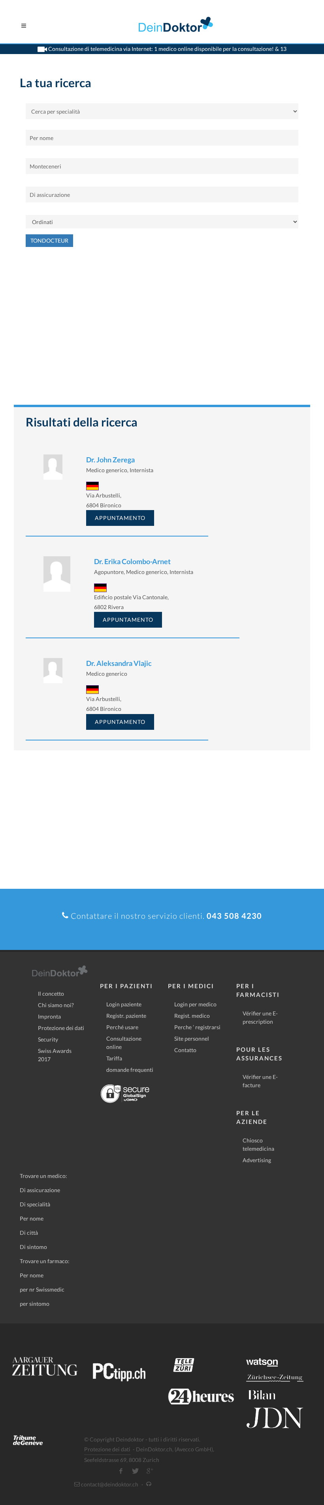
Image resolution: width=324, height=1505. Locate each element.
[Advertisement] (162, 330)
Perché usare (122, 1027)
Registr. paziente (126, 1015)
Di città (29, 1232)
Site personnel (191, 1038)
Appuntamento (120, 517)
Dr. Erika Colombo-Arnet (132, 561)
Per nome (31, 1218)
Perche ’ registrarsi (197, 1027)
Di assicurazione (40, 1190)
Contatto (185, 1050)
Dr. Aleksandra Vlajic (119, 663)
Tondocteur (49, 240)
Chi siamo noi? (56, 1005)
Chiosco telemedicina (258, 1144)
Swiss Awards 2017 (55, 1054)
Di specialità (35, 1204)
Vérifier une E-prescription (260, 1017)
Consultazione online (123, 1042)
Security (48, 1039)
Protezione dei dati (61, 1028)
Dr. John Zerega (110, 459)
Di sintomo (33, 1246)
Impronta (49, 1016)
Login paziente (123, 1004)
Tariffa (114, 1058)
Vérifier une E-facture (260, 1080)
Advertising (257, 1160)
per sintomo (34, 1303)
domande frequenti (129, 1069)
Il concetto (51, 993)
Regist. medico (192, 1015)
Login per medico (195, 1004)
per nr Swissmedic (42, 1289)
